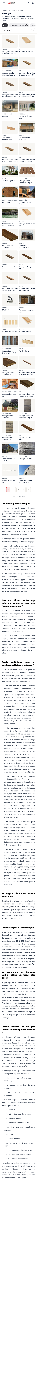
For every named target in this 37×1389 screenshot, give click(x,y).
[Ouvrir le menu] (4, 3)
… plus (4, 21)
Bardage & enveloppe (8, 10)
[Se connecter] (33, 3)
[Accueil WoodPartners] (11, 3)
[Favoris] (28, 3)
